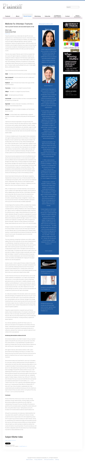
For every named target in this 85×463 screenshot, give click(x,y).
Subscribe (47, 16)
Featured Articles (7, 17)
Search (77, 16)
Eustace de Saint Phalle (48, 65)
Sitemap (57, 459)
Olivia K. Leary (48, 29)
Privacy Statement (38, 459)
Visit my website (48, 250)
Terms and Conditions (49, 459)
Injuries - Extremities (8, 440)
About (17, 16)
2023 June (7, 33)
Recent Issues (27, 16)
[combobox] (73, 7)
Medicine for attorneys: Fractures (19, 24)
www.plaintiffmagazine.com (23, 446)
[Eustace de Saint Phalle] (48, 74)
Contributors (57, 16)
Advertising (38, 16)
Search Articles (29, 459)
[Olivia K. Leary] (48, 38)
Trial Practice (14, 440)
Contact (67, 16)
